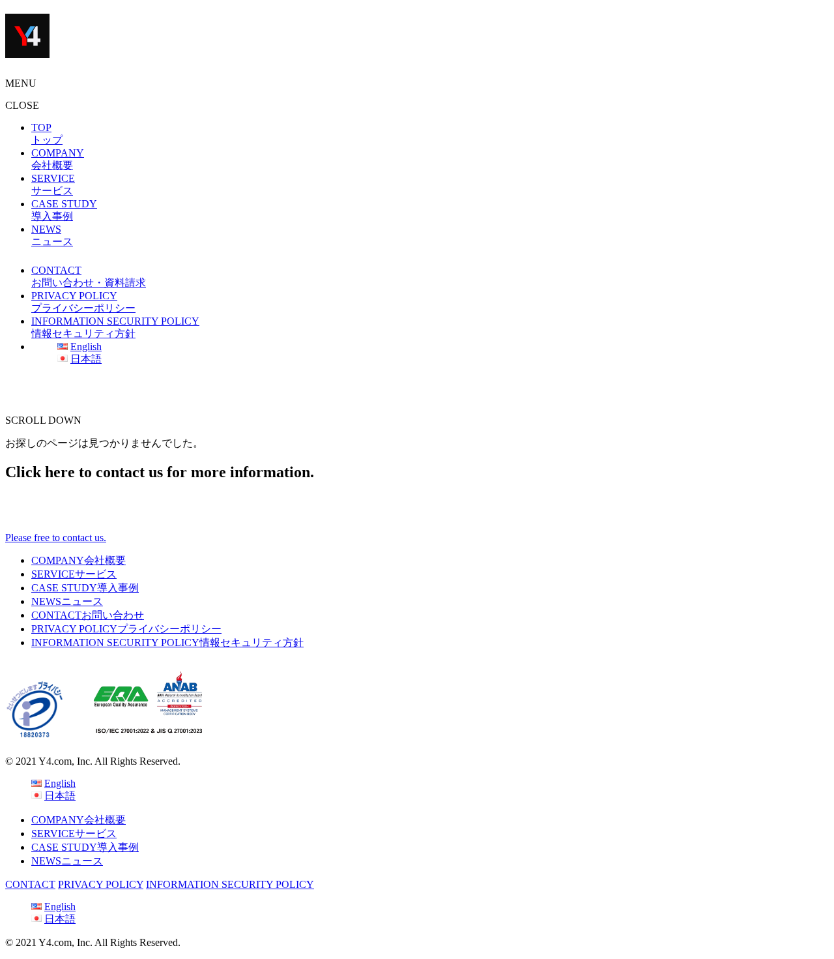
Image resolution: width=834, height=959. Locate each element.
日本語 (86, 358)
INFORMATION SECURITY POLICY (167, 642)
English (86, 346)
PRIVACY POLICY (126, 628)
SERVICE (74, 574)
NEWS (67, 601)
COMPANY (78, 560)
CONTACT (87, 615)
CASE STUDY (85, 587)
